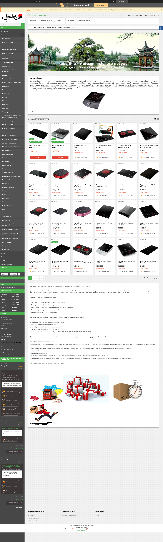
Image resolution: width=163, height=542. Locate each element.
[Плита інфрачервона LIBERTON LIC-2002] (38, 211)
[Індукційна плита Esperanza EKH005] (127, 249)
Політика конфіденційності (94, 529)
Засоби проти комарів (9, 143)
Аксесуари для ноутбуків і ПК (11, 229)
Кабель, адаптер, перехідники (11, 82)
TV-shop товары (7, 216)
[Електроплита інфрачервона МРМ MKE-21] (83, 249)
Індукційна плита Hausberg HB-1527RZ (82, 224)
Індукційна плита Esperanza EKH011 (149, 224)
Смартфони (5, 108)
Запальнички (6, 66)
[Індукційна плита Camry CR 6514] (38, 173)
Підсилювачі (6, 93)
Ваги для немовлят (8, 53)
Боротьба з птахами (8, 128)
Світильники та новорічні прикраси (10, 58)
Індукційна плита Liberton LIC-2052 (104, 262)
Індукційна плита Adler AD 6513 (104, 224)
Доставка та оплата (84, 21)
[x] (32, 111)
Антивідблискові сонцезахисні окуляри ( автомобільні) (11, 116)
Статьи (3, 253)
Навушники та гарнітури (9, 90)
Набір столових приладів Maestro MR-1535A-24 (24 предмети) (10, 474)
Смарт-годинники (7, 205)
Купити (38, 157)
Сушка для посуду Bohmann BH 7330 (12, 432)
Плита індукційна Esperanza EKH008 (104, 146)
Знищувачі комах (7, 172)
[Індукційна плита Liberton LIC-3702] (149, 173)
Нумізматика (6, 249)
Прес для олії (6, 180)
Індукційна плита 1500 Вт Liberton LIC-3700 (37, 262)
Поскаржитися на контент (79, 529)
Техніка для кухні (62, 27)
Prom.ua (90, 525)
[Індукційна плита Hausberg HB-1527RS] (60, 173)
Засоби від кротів (7, 158)
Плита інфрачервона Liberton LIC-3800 (102, 185)
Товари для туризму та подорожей (9, 70)
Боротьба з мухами (8, 132)
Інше (3, 202)
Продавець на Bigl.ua (81, 527)
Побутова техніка (7, 42)
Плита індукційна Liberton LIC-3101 (148, 262)
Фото (97, 515)
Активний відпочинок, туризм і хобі (11, 234)
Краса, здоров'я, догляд (9, 49)
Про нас (60, 21)
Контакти (70, 21)
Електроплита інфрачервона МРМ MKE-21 (82, 262)
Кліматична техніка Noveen (10, 147)
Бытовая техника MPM (69, 515)
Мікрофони (5, 86)
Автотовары (6, 220)
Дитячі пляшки (6, 242)
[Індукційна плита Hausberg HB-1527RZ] (83, 211)
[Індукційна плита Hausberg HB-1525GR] (60, 211)
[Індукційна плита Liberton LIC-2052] (105, 249)
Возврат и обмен (34, 521)
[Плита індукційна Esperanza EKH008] (105, 134)
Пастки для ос (6, 161)
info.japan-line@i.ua (7, 349)
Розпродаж (5, 112)
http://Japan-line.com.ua (8, 355)
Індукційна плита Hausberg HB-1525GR (60, 224)
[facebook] (30, 111)
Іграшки (4, 75)
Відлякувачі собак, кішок (9, 139)
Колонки (4, 97)
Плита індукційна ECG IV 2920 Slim (37, 146)
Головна (33, 21)
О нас (2, 257)
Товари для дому (7, 169)
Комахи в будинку (7, 165)
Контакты (32, 515)
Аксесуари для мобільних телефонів (9, 225)
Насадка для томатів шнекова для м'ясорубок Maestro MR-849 (12, 384)
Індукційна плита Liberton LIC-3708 (126, 185)
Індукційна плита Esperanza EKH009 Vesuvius (149, 146)
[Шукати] (23, 24)
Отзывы (3, 260)
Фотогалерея (5, 31)
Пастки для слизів (7, 154)
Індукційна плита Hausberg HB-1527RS (60, 185)
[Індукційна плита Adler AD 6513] (105, 211)
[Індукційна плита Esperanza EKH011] (149, 211)
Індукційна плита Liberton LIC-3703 (60, 262)
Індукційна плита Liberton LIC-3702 (148, 185)
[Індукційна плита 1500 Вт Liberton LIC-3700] (38, 249)
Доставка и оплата (7, 264)
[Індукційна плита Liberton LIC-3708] (127, 173)
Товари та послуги (46, 21)
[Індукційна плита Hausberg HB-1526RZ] (83, 173)
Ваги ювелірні (6, 79)
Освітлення (5, 104)
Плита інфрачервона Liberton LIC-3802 (124, 146)
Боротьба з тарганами (9, 136)
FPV (3, 101)
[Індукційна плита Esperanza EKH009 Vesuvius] (149, 134)
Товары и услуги (6, 35)
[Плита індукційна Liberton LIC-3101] (149, 249)
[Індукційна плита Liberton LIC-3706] (83, 134)
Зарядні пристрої (7, 191)
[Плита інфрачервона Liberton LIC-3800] (105, 173)
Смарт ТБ (5, 209)
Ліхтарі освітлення (7, 62)
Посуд (4, 46)
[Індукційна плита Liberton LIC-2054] (127, 211)
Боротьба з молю (7, 124)
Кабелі (4, 194)
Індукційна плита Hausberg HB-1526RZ (82, 185)
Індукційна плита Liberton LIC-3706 (82, 146)
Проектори (5, 213)
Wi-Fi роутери (6, 38)
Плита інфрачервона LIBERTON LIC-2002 (36, 224)
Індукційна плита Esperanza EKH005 (126, 262)
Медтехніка (5, 198)
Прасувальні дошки (8, 187)
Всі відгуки (19, 507)
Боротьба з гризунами (9, 121)
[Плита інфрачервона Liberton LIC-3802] (127, 134)
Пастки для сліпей (7, 150)
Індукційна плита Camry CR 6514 (37, 185)
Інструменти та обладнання (10, 238)
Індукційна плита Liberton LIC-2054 (126, 224)
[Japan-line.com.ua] (12, 17)
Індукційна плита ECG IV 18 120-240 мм (60, 146)
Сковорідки (5, 183)
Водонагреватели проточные (11, 176)
